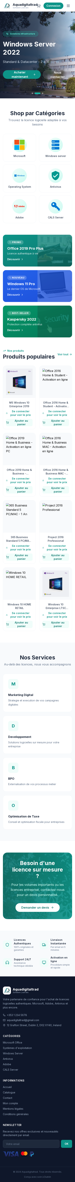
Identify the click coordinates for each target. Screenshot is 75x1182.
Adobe (7, 1064)
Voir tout (63, 354)
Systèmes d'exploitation (17, 1047)
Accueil (7, 1087)
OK (66, 1143)
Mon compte (10, 1103)
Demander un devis (35, 907)
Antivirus (8, 1058)
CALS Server (10, 1069)
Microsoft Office (12, 1042)
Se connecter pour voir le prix (20, 413)
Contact (7, 1097)
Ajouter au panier (21, 422)
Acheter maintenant (20, 74)
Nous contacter (57, 75)
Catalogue (9, 1092)
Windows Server (13, 1053)
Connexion (53, 5)
